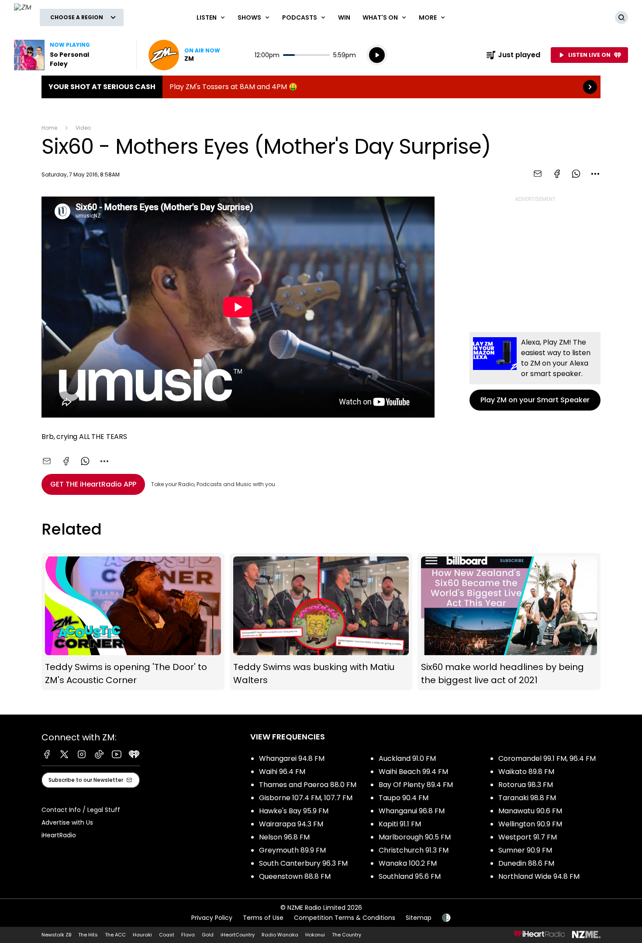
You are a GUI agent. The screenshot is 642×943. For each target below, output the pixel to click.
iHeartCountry (238, 934)
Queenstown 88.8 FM (295, 876)
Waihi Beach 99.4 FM (413, 772)
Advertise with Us (67, 822)
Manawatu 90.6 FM (530, 811)
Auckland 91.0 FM (407, 758)
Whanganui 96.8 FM (412, 811)
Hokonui (315, 934)
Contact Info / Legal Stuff (80, 809)
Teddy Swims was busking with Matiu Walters (321, 622)
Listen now (184, 55)
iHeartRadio (58, 835)
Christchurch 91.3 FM (414, 850)
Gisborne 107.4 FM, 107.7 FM (305, 798)
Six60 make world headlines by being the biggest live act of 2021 (509, 622)
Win (344, 17)
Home (49, 127)
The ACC (115, 934)
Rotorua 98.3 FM (525, 785)
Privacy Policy (211, 917)
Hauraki (142, 934)
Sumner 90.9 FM (525, 850)
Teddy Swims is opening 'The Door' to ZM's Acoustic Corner (132, 622)
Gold (208, 934)
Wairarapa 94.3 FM (291, 824)
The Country (346, 934)
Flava (188, 934)
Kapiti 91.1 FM (400, 824)
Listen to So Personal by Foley (70, 55)
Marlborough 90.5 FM (415, 837)
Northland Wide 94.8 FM (539, 876)
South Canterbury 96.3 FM (303, 863)
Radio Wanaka (280, 934)
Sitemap (418, 917)
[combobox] (595, 174)
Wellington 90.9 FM (530, 824)
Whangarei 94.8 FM (291, 758)
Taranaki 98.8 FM (527, 798)
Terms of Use (263, 917)
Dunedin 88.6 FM (526, 863)
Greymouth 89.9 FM (292, 850)
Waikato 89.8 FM (526, 772)
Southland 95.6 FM (410, 876)
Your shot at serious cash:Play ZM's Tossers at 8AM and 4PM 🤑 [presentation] (321, 87)
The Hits (88, 934)
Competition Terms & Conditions (344, 917)
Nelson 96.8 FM (284, 837)
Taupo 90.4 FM (403, 798)
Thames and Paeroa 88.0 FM (307, 785)
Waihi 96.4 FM (282, 772)
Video (83, 127)
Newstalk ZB (56, 934)
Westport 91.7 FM (527, 837)
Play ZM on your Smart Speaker (535, 371)
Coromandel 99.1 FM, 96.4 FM (547, 758)
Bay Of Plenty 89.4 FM (416, 785)
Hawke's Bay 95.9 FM (293, 811)
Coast (166, 934)
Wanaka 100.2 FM (408, 863)
